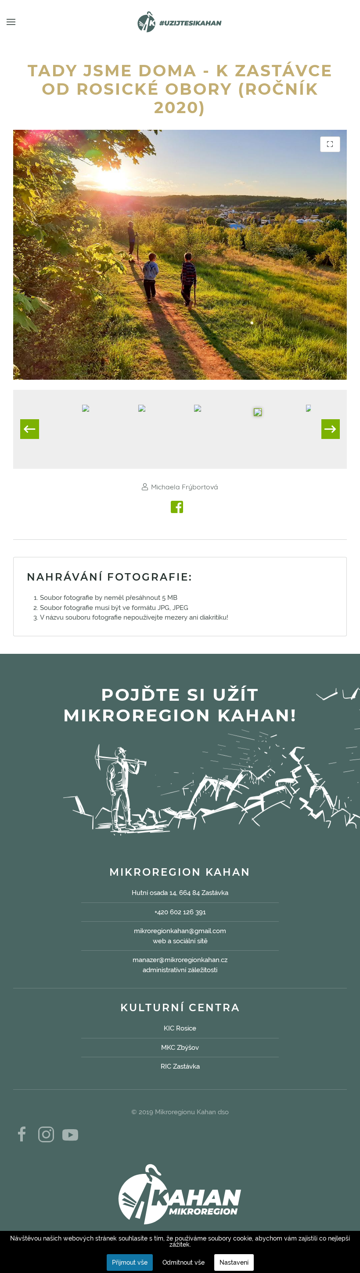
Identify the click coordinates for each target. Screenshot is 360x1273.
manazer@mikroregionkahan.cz (180, 960)
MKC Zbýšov (180, 1048)
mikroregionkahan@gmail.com (180, 931)
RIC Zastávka (180, 1066)
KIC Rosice (180, 1028)
